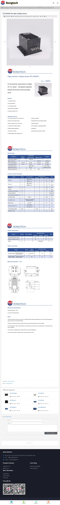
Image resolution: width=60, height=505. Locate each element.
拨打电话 (48, 503)
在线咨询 (24, 503)
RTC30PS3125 (42, 407)
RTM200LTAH (9, 383)
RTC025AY (41, 393)
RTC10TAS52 (13, 393)
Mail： (9, 423)
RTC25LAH (13, 400)
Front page (6, 7)
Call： (9, 420)
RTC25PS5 (41, 400)
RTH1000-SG (11, 381)
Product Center (13, 7)
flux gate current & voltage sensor (26, 7)
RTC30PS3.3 (13, 407)
